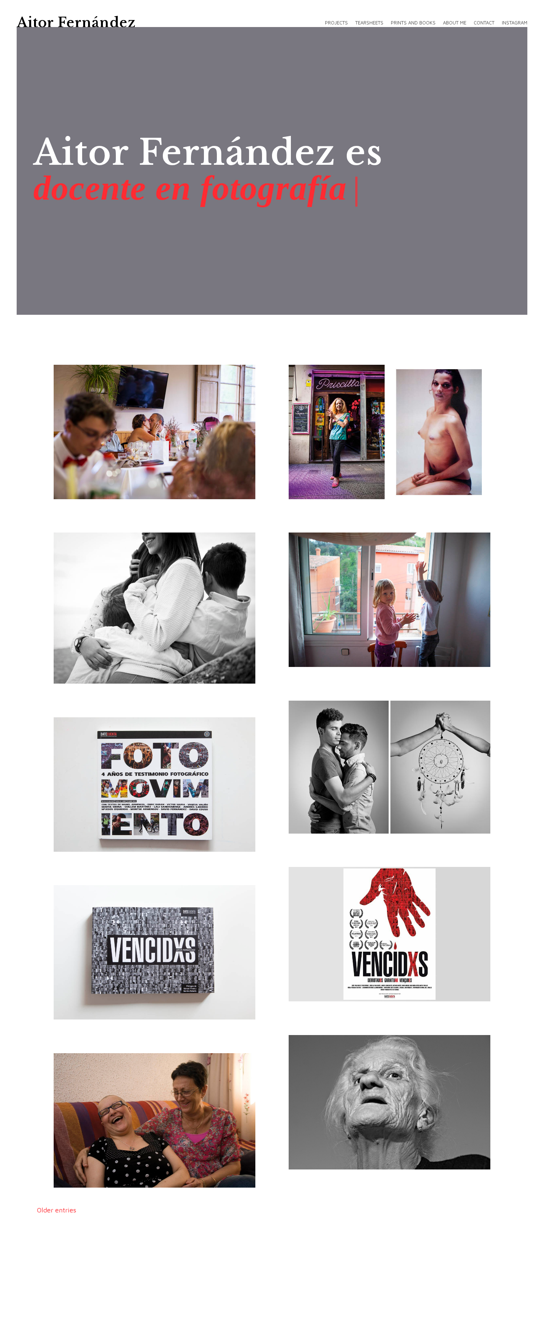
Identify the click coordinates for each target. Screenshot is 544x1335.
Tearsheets (369, 23)
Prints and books (413, 23)
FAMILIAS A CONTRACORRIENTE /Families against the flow (116, 669)
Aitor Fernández (76, 22)
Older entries (56, 1210)
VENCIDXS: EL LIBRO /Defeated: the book (116, 1015)
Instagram (514, 23)
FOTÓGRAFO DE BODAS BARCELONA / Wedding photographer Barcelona (123, 490)
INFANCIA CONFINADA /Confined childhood (356, 662)
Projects (336, 23)
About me (454, 23)
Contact (484, 23)
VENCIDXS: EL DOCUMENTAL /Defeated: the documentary (336, 987)
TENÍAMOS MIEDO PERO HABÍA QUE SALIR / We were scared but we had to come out (359, 485)
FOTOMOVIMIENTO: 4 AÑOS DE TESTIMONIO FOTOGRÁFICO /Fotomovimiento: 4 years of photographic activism (121, 827)
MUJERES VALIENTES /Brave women (117, 1183)
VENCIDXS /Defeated (350, 1170)
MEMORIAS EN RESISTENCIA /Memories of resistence (356, 824)
